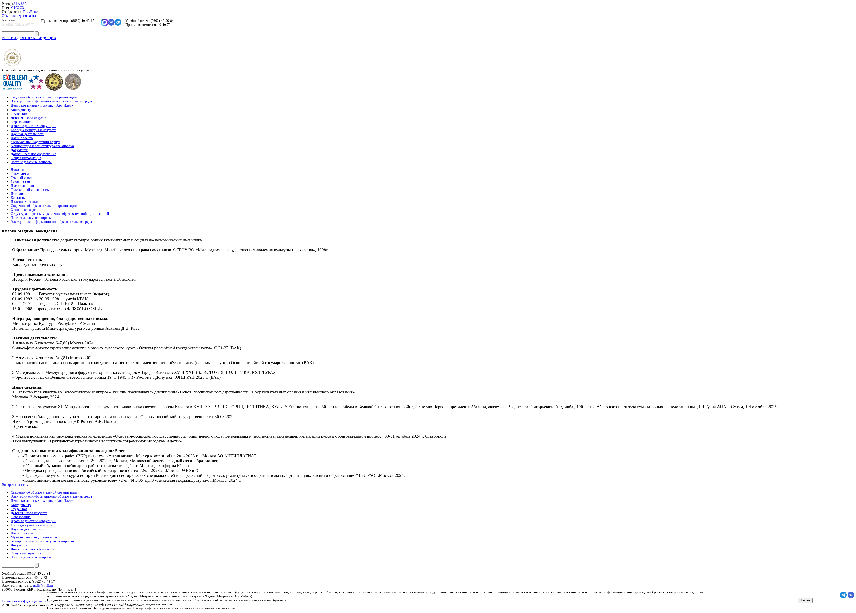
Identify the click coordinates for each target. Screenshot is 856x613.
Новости (17, 169)
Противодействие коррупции (33, 126)
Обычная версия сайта (19, 16)
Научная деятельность (27, 134)
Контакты (18, 198)
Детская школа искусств (29, 118)
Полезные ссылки (24, 202)
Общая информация (26, 158)
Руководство (20, 181)
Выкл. (34, 12)
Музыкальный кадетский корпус (35, 142)
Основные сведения (26, 210)
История (17, 193)
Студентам (19, 114)
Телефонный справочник (30, 189)
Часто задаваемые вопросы (31, 162)
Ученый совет (21, 177)
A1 (15, 4)
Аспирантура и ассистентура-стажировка (42, 146)
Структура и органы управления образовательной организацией (60, 214)
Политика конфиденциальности (147, 604)
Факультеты (20, 173)
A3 (24, 4)
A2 (20, 4)
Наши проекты (22, 138)
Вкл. (26, 12)
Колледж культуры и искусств (33, 130)
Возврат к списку (15, 485)
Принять (805, 600)
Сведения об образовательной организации (44, 97)
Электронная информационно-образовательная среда (51, 101)
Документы (19, 150)
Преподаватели (22, 185)
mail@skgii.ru (43, 585)
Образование (21, 122)
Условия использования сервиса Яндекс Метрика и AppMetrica (203, 596)
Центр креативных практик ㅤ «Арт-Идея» (42, 105)
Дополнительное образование (33, 154)
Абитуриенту (21, 110)
